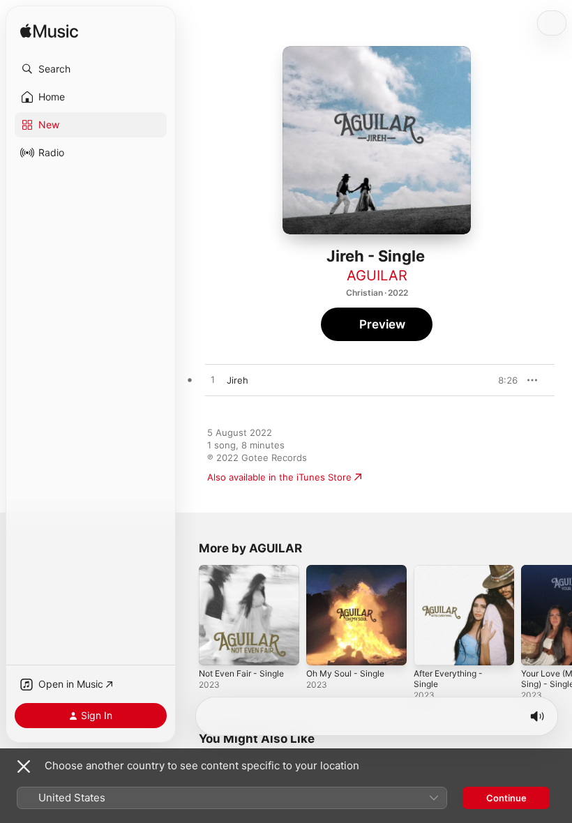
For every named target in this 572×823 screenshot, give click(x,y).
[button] (90, 69)
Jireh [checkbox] (237, 380)
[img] (49, 32)
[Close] (23, 766)
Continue (506, 797)
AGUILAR (377, 275)
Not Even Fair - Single (241, 673)
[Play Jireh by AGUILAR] (213, 380)
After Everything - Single (448, 678)
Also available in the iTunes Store (279, 477)
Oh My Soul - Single (345, 673)
